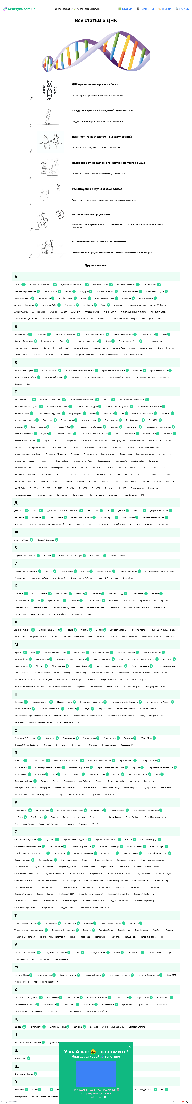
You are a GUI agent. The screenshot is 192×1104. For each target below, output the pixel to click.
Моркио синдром (132, 686)
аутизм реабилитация (25, 305)
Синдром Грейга (48, 907)
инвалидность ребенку (81, 578)
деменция (38, 517)
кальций (81, 593)
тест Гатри (115, 937)
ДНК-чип (149, 524)
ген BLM (58, 488)
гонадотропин (69, 440)
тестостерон (100, 937)
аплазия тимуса (92, 312)
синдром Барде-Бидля (117, 880)
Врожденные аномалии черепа (81, 370)
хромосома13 (70, 1004)
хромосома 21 (164, 997)
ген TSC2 (122, 467)
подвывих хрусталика (80, 767)
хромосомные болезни (98, 997)
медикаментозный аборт (60, 686)
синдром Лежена (144, 873)
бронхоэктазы (20, 348)
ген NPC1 (87, 474)
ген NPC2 (74, 474)
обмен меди (148, 738)
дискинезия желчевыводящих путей (47, 524)
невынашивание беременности (87, 715)
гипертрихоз (126, 454)
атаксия (53, 312)
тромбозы (157, 930)
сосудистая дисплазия (42, 866)
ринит (66, 817)
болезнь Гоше (20, 354)
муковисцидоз (60, 666)
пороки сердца (40, 760)
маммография (113, 686)
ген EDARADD (131, 481)
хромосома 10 (109, 1004)
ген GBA (68, 481)
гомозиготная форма (25, 433)
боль (165, 334)
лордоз (71, 630)
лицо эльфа (19, 636)
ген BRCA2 (167, 413)
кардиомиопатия (23, 600)
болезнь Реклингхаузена (124, 348)
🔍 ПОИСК (182, 9)
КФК (89, 614)
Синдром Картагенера (145, 900)
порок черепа (22, 767)
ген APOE (83, 488)
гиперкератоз (164, 454)
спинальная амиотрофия (152, 860)
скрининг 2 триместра (82, 846)
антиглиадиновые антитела (133, 312)
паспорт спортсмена (76, 794)
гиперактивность (91, 420)
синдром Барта (109, 853)
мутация (20, 652)
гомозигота (86, 440)
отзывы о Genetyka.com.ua (26, 745)
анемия (70, 291)
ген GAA (80, 481)
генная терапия (39, 427)
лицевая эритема (38, 636)
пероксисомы (20, 794)
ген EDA (145, 481)
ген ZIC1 (109, 467)
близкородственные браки (54, 341)
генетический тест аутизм (28, 406)
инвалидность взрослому (27, 571)
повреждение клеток (139, 774)
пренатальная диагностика (68, 760)
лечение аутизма (24, 630)
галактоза (112, 495)
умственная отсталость (27, 952)
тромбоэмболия (106, 930)
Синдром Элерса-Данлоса (26, 900)
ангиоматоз (71, 305)
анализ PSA (103, 318)
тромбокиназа (141, 930)
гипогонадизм (68, 420)
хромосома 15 (122, 997)
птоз (56, 774)
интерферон (20, 578)
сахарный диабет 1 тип (145, 894)
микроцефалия (22, 659)
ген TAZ (146, 467)
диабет (123, 510)
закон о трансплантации (72, 555)
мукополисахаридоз (166, 666)
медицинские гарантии (112, 679)
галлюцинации (97, 495)
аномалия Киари (158, 312)
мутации (41, 666)
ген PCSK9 (46, 474)
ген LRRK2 (128, 474)
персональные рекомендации (112, 767)
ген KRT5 (166, 474)
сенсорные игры (151, 887)
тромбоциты (72, 923)
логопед (86, 630)
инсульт (50, 571)
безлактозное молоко (108, 354)
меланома (169, 659)
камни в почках (95, 600)
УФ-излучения (61, 959)
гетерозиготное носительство (95, 433)
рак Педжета (68, 824)
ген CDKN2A (19, 488)
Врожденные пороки (25, 370)
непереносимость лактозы (159, 702)
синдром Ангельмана (24, 887)
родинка (55, 817)
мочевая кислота (82, 666)
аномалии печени (131, 291)
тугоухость (135, 923)
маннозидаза (96, 686)
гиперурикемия (108, 454)
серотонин (134, 887)
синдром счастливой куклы (147, 866)
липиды (54, 636)
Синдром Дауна (158, 846)
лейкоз (100, 630)
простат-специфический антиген (123, 781)
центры (19, 1027)
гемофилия (153, 488)
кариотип (20, 593)
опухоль (93, 745)
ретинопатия (79, 817)
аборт (105, 305)
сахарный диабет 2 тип (158, 853)
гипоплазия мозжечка (56, 454)
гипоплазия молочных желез (27, 454)
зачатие (49, 555)
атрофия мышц (67, 298)
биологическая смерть (96, 334)
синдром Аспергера (141, 880)
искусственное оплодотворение (159, 571)
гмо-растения (101, 440)
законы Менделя (118, 555)
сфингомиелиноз (69, 860)
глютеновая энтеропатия (159, 440)
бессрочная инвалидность (86, 341)
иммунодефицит (105, 571)
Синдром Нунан (49, 900)
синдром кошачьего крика (26, 873)
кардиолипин (77, 614)
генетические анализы (52, 399)
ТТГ (162, 937)
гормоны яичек (51, 440)
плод (158, 774)
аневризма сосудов (156, 291)
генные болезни (23, 413)
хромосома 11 (74, 997)
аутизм (19, 284)
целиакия (79, 1027)
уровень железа (155, 952)
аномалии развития (128, 284)
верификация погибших (26, 377)
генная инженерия (23, 467)
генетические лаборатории (133, 399)
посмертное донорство (25, 788)
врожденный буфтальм (119, 377)
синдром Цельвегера (85, 853)
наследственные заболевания (126, 702)
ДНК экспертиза (108, 517)
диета (37, 510)
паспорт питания (150, 760)
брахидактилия (149, 334)
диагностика (95, 510)
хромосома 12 (20, 1011)
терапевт (88, 930)
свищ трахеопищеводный (91, 894)
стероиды (86, 860)
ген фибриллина (135, 420)
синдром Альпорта (47, 887)
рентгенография (97, 817)
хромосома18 (51, 1004)
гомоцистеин (133, 427)
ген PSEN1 (32, 474)
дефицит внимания (160, 510)
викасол (18, 384)
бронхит (35, 348)
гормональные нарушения (50, 413)
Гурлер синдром (129, 495)
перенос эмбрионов (40, 794)
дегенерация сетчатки (83, 517)
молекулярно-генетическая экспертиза (138, 659)
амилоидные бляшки (106, 298)
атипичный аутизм (107, 291)
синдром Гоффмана (71, 880)
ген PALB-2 (60, 474)
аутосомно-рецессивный (43, 284)
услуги (79, 952)
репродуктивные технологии (71, 810)
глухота (45, 433)
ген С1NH (71, 467)
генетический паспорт (59, 406)
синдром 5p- (87, 887)
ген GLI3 (56, 481)
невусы (88, 709)
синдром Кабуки (163, 873)
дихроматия (20, 524)
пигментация (166, 788)
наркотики (19, 722)
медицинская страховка (138, 679)
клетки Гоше (159, 607)
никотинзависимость (126, 709)
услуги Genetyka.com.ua (57, 952)
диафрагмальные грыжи (80, 524)
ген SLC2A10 (159, 467)
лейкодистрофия (129, 636)
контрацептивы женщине (92, 607)
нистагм (73, 709)
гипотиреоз (49, 420)
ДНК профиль (129, 517)
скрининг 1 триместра (110, 846)
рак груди (20, 817)
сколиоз (130, 839)
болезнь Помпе (146, 348)
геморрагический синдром (91, 427)
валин (29, 384)
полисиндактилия (88, 788)
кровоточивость (56, 600)
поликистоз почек (98, 774)
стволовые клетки (103, 860)
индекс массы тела (39, 578)
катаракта (97, 593)
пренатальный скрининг (101, 760)
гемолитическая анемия (26, 440)
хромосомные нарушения (28, 997)
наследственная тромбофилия (120, 715)
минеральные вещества (103, 672)
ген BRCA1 (155, 420)
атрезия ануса (21, 312)
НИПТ (80, 722)
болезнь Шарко (81, 348)
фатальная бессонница (121, 975)
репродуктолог (44, 810)
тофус (72, 937)
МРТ (35, 652)
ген (124, 413)
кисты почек (20, 614)
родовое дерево (119, 810)
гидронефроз (62, 461)
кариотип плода (117, 593)
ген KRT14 (19, 481)
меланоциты (77, 679)
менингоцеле (45, 679)
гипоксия (75, 454)
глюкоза (74, 447)
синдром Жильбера (23, 880)
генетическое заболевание (84, 399)
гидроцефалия (77, 413)
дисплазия (139, 510)
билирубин (65, 354)
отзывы (47, 745)
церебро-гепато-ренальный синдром (107, 1027)
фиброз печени (21, 982)
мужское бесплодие (153, 652)
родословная (98, 810)
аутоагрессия (46, 298)
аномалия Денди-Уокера (25, 318)
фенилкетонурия (45, 975)
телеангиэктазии (148, 937)
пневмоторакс (130, 788)
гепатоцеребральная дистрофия (129, 461)
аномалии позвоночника (53, 318)
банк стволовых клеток (133, 354)
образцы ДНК (126, 745)
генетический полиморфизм (50, 467)
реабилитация (22, 810)
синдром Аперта (162, 880)
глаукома (130, 447)
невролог (20, 702)
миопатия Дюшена (141, 666)
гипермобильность (65, 433)
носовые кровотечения (51, 709)
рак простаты (38, 817)
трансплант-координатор (65, 930)
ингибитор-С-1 (59, 578)
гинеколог (20, 427)
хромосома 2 (128, 1004)
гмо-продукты (118, 440)
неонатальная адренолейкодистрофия (32, 715)
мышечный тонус (102, 652)
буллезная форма (154, 341)
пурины (44, 781)
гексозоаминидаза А (23, 495)
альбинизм (89, 305)
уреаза (171, 952)
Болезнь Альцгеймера (124, 334)
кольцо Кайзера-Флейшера (136, 607)
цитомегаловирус (59, 1027)
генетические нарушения (119, 406)
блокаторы (37, 354)
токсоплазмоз (52, 923)
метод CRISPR (160, 672)
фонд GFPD (171, 975)
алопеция (128, 298)
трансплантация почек (112, 923)
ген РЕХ (83, 467)
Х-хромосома (54, 997)
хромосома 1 (37, 1011)
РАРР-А (95, 824)
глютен (17, 447)
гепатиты (153, 461)
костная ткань (40, 607)
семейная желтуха (45, 894)
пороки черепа (127, 760)
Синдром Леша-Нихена (93, 900)
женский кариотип (47, 540)
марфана (80, 686)
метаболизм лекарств (24, 679)
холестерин (90, 1004)
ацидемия (118, 305)
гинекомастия (45, 461)
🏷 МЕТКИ (164, 9)
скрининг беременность (107, 839)
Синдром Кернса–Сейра (120, 900)
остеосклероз (78, 745)
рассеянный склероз (48, 824)
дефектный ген (103, 524)
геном (94, 413)
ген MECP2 (115, 474)
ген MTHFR (101, 474)
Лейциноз (169, 636)
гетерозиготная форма (83, 461)
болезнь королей (61, 348)
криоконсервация (148, 600)
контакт (157, 593)
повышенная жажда (110, 788)
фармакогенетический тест (45, 982)
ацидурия (85, 291)
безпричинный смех (84, 354)
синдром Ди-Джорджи (47, 880)
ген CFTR (170, 481)
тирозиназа (85, 937)
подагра (118, 774)
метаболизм (81, 652)
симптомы (119, 887)
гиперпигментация (145, 454)
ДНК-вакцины (164, 524)
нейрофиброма (61, 715)
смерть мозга (88, 866)
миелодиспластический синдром (134, 672)
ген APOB (96, 488)
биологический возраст (67, 334)
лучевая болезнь (118, 630)
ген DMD (157, 481)
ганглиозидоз (79, 495)
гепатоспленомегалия (126, 433)
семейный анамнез (23, 894)
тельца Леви (130, 937)
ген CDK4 (34, 488)
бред (46, 348)
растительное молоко (24, 824)
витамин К (164, 377)
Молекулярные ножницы (156, 686)
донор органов (57, 517)
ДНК (110, 510)
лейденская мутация (151, 636)
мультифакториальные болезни (72, 659)
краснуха (165, 600)
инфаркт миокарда (130, 571)
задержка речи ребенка (26, 555)
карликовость (139, 593)
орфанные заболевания (27, 738)
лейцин (113, 636)
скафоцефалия (106, 866)
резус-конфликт (133, 817)
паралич (137, 767)
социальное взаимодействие (29, 846)
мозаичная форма (41, 672)
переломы (41, 774)
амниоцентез (152, 284)
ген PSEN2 (19, 474)
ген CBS (46, 488)
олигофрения (111, 738)
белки (110, 341)
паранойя (95, 794)
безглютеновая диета (130, 341)
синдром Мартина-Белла (119, 873)
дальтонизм (135, 524)
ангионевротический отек (81, 318)
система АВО (124, 866)
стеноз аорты (61, 853)
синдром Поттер (96, 873)
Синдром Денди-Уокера (25, 907)
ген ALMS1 (110, 488)
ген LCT (154, 474)
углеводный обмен (98, 952)
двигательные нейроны (155, 517)
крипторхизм (63, 593)
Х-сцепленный (144, 997)
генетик (108, 399)
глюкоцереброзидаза (35, 447)
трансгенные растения (24, 937)
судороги (52, 839)
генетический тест (24, 399)
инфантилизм (68, 571)
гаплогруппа (63, 495)
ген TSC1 (134, 467)
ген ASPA (70, 488)
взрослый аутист (51, 370)
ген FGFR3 (93, 481)
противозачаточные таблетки (77, 781)
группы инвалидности (25, 420)
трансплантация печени (27, 923)
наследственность (42, 702)
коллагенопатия (41, 593)
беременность (22, 334)
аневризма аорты (23, 298)
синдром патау (57, 846)
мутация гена (43, 659)
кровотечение (128, 600)
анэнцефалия (110, 312)
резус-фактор (115, 817)
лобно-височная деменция (163, 630)
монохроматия (21, 672)
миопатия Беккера (62, 672)
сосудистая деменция (68, 866)
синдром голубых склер (55, 873)
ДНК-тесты (21, 510)
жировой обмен (23, 540)
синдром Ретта (77, 873)
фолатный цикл (22, 975)
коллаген (76, 600)
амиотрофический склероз (125, 318)
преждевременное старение (49, 767)
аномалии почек (102, 284)
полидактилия (22, 774)
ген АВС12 (96, 467)
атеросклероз (38, 312)
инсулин (86, 571)
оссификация (70, 738)
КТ (40, 600)
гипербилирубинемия (24, 461)
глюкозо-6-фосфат (58, 447)
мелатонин (61, 679)
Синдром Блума (67, 907)
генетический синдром (88, 406)
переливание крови (25, 781)
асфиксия (75, 312)
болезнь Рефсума (100, 348)
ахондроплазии (147, 298)
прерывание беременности (162, 767)
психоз (56, 781)
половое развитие (74, 774)
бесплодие (43, 334)
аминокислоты (52, 291)
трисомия (89, 923)
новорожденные (66, 702)
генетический (150, 433)
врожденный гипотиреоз (115, 370)
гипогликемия (90, 454)
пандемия (109, 794)
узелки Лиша (44, 959)
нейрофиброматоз (24, 709)
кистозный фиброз (57, 614)
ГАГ (142, 495)
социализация (21, 866)
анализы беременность (26, 291)
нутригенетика (105, 709)
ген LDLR (142, 474)
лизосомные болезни (50, 630)
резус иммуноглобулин (155, 817)
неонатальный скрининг (93, 702)
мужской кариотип (104, 659)
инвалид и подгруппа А (107, 578)
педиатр (58, 794)
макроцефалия (22, 666)
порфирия (45, 788)
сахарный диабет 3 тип (118, 894)
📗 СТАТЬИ (125, 9)
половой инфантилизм (64, 788)
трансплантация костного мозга (30, 930)
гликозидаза (88, 447)
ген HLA (31, 481)
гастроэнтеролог (45, 495)
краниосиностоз (21, 607)
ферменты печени (94, 975)
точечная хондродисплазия (52, 937)
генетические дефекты (144, 413)
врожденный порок (160, 370)
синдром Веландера (93, 880)
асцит (64, 312)
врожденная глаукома (145, 377)
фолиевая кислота (69, 975)
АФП (160, 318)
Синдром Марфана (69, 900)
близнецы (50, 354)
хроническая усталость (26, 1004)
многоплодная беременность (111, 666)
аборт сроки (147, 318)
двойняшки (119, 524)
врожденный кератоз (94, 377)
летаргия (101, 636)
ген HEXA (44, 481)
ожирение (51, 738)
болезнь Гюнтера (166, 348)
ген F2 (117, 481)
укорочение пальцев (24, 959)
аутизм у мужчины (137, 305)
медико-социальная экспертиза (29, 686)
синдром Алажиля (69, 887)
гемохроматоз (137, 488)
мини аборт (81, 672)
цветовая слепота (137, 1027)
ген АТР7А (169, 433)
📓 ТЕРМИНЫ (145, 9)
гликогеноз (103, 447)
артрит (85, 298)
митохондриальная (127, 652)
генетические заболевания (150, 406)
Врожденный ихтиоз (55, 377)
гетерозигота (104, 461)
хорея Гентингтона (56, 1011)
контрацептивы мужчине (63, 607)
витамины (139, 370)
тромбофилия (124, 930)
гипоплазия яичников (149, 447)
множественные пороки (56, 652)
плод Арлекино (149, 788)
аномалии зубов (51, 305)
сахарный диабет (23, 860)
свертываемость (132, 853)
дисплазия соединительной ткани (64, 510)
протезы (99, 781)
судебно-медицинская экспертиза (31, 853)
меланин (92, 679)
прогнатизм (148, 781)
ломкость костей (138, 630)
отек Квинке (61, 745)
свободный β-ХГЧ (67, 894)
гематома (115, 427)
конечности (114, 607)
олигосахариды (108, 745)
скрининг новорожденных (76, 839)
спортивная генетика (126, 860)
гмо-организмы (136, 440)
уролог (118, 952)
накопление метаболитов (40, 722)
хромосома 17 (144, 1004)
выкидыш (75, 377)
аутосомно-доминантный (74, 284)
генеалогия (109, 413)
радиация (82, 824)
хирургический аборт (97, 1011)
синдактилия (104, 887)
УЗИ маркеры (135, 952)
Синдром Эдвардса (150, 839)
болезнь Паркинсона (25, 341)
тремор (169, 930)
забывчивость (97, 555)
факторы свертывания (149, 975)
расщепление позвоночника (147, 810)
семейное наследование (27, 839)
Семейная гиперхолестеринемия (94, 907)
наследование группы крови (152, 715)
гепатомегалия (113, 420)
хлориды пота (76, 1011)
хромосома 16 (162, 1004)
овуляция (129, 738)
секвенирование (136, 846)
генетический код (63, 427)
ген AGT (122, 488)
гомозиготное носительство (160, 427)
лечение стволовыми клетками (77, 636)
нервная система (148, 709)
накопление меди (65, 722)
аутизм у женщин (158, 305)
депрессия (20, 517)
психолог (20, 760)
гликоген (117, 447)
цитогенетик (37, 1027)
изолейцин (128, 578)
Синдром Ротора (47, 860)
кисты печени (37, 614)
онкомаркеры (90, 738)
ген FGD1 (106, 481)
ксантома (113, 600)
